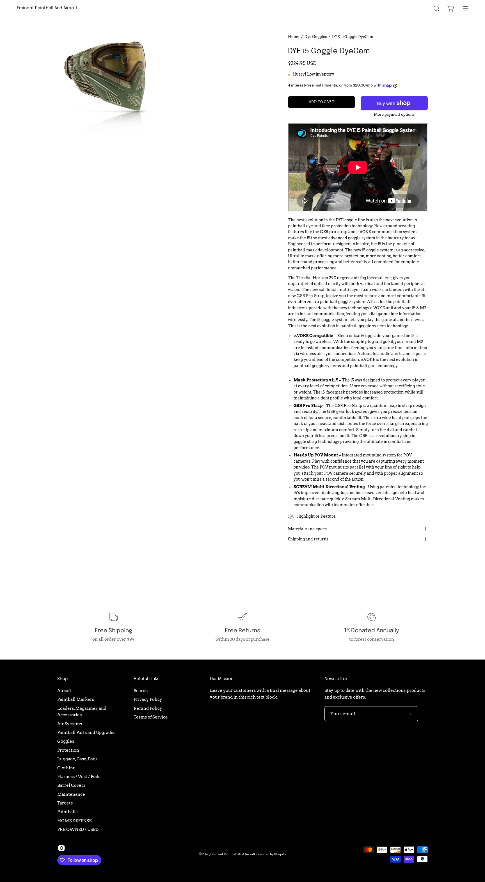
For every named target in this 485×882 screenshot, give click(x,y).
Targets (65, 803)
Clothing (66, 767)
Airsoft (64, 690)
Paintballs (67, 811)
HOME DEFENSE (74, 820)
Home (293, 36)
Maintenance (71, 794)
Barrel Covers (71, 785)
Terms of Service (151, 717)
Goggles (65, 741)
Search (141, 690)
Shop (62, 679)
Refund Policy (148, 708)
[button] (436, 8)
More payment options (394, 114)
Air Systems (69, 723)
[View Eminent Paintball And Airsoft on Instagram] (61, 848)
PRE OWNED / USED (78, 829)
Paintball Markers (75, 699)
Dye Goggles (316, 36)
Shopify (280, 854)
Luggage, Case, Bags (77, 758)
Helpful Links (146, 679)
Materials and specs (307, 529)
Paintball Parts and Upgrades (86, 732)
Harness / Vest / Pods (78, 776)
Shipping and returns (308, 539)
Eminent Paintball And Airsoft (47, 8)
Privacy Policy (148, 699)
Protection (68, 750)
